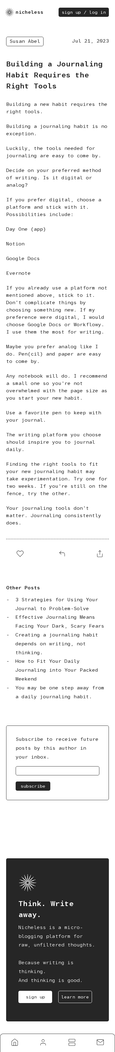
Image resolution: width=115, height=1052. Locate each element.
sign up (35, 997)
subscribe (33, 786)
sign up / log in (84, 12)
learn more (75, 997)
